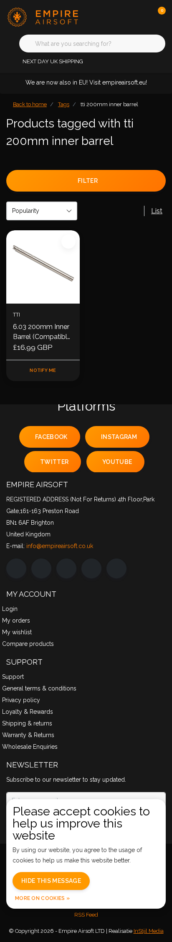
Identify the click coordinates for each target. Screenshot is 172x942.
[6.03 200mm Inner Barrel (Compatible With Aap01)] (43, 267)
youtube (117, 462)
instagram (119, 437)
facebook (51, 437)
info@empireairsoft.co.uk (59, 546)
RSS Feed (86, 915)
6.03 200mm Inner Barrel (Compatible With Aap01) (42, 332)
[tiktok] (116, 568)
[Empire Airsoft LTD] (50, 16)
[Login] (126, 16)
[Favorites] (142, 16)
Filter (88, 180)
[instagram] (41, 568)
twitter (54, 462)
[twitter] (66, 568)
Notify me (43, 370)
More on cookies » (42, 898)
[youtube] (91, 568)
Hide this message (51, 880)
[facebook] (16, 568)
